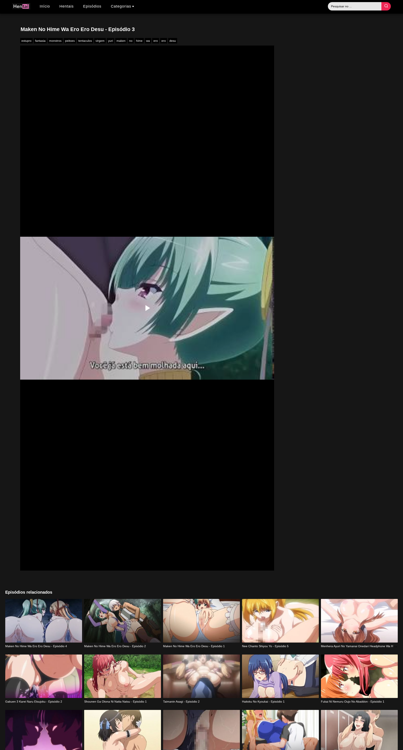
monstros (55, 40)
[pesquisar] (386, 6)
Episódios (92, 6)
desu (172, 40)
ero (155, 40)
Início (45, 6)
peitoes (70, 40)
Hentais (66, 6)
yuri (110, 40)
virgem (100, 40)
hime (139, 40)
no (130, 40)
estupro (26, 40)
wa (148, 40)
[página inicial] (21, 7)
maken (121, 40)
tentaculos (85, 40)
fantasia (40, 40)
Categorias (121, 6)
